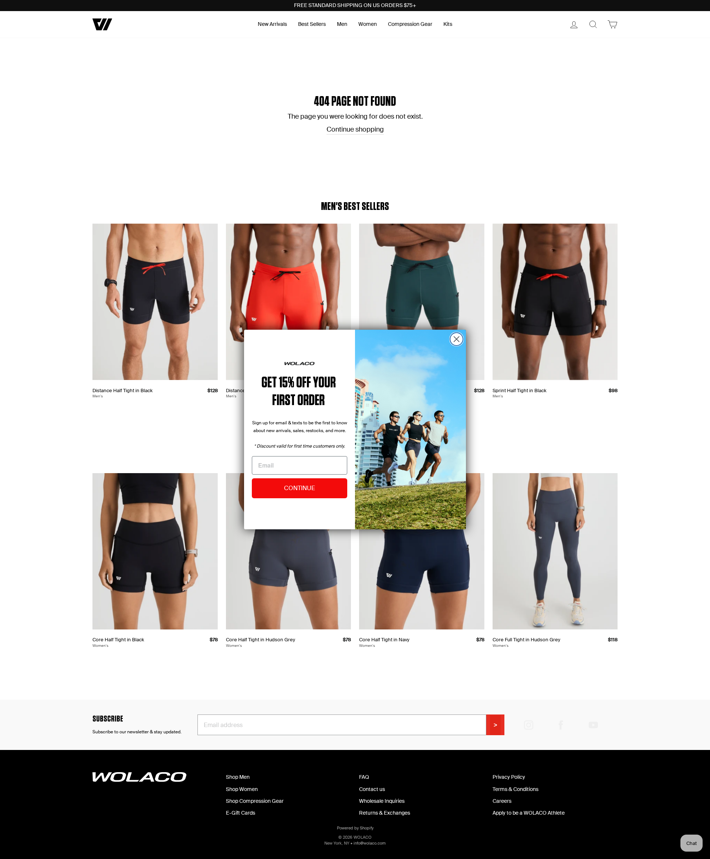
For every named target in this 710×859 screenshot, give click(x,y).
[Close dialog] (456, 339)
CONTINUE (299, 488)
